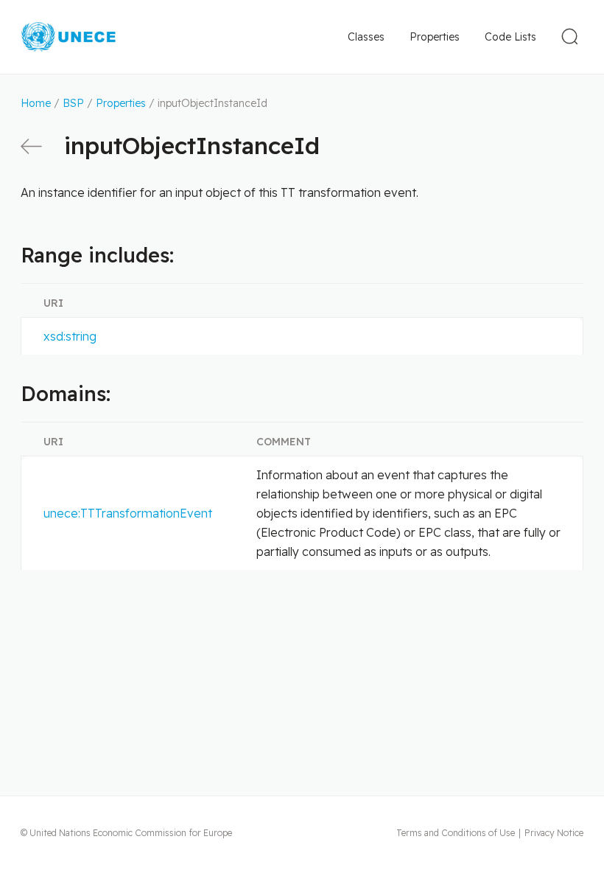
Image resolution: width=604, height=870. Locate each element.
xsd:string (69, 336)
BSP (73, 103)
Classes (366, 37)
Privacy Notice (553, 832)
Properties (435, 37)
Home (36, 103)
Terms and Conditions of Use (455, 832)
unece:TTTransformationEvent (127, 513)
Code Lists (510, 37)
